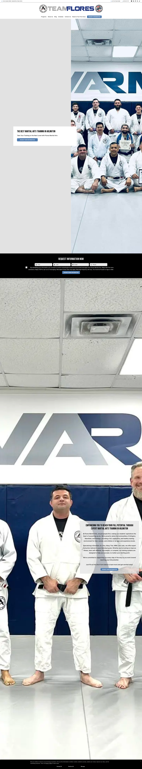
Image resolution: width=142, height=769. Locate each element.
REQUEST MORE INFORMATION (109, 569)
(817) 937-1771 (126, 1)
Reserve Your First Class (79, 16)
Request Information (94, 16)
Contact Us (68, 16)
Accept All (59, 766)
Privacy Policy (48, 763)
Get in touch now (116, 1)
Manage (83, 766)
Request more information (27, 139)
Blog (55, 16)
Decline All (71, 766)
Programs (43, 16)
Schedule (60, 16)
